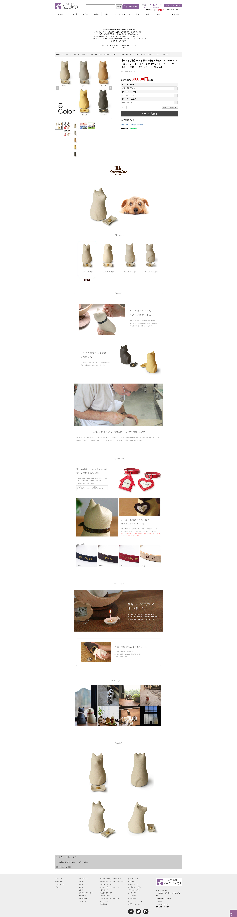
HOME (58, 54)
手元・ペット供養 (142, 14)
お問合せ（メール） (134, 904)
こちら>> (121, 47)
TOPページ (62, 14)
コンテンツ (58, 884)
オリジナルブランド (122, 14)
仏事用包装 (103, 904)
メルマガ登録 (132, 895)
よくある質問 (132, 893)
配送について (132, 881)
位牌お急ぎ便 (104, 890)
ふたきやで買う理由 (106, 893)
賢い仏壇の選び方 (105, 895)
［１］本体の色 (128, 84)
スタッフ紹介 (104, 901)
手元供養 (81, 895)
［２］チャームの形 (129, 92)
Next (110, 88)
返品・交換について (134, 884)
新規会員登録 (132, 898)
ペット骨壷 (73, 54)
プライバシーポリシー (135, 890)
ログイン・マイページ (135, 901)
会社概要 (58, 881)
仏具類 (106, 14)
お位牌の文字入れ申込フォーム (109, 887)
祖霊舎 (96, 14)
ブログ (57, 887)
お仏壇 (74, 14)
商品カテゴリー (84, 879)
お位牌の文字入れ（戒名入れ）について (112, 881)
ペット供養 (65, 54)
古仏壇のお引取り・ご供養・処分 (110, 879)
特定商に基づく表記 (134, 887)
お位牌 (85, 14)
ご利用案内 (175, 14)
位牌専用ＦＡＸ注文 (106, 884)
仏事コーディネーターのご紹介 (109, 898)
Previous (57, 88)
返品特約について (127, 120)
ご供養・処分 (160, 14)
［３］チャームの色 (129, 99)
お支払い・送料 (133, 879)
